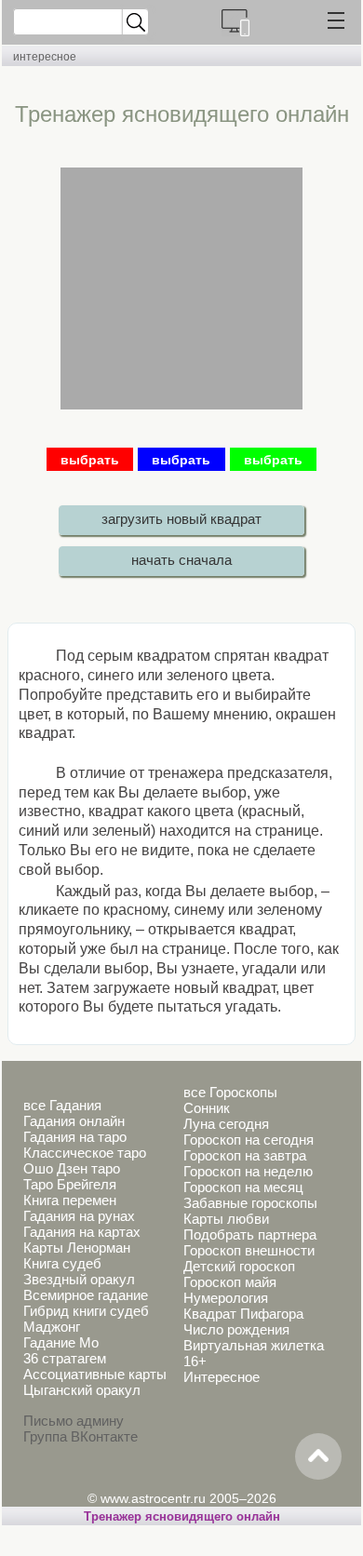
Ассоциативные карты (95, 1374)
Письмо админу (73, 1421)
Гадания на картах (82, 1232)
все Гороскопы (230, 1092)
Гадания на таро (75, 1137)
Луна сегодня (226, 1124)
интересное (44, 56)
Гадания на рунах (79, 1216)
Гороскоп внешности (249, 1250)
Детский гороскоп (239, 1266)
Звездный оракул (79, 1279)
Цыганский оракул (82, 1390)
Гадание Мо (61, 1342)
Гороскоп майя (229, 1282)
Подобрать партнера (249, 1234)
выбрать (89, 459)
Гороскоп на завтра (244, 1155)
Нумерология (225, 1298)
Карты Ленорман (76, 1247)
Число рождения (236, 1329)
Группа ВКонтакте (80, 1436)
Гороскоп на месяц (243, 1187)
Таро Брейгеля (69, 1184)
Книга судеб (62, 1263)
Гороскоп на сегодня (248, 1139)
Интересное (221, 1377)
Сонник (206, 1108)
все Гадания (62, 1105)
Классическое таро (84, 1152)
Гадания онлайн (74, 1121)
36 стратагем (64, 1358)
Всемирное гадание (85, 1295)
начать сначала (181, 560)
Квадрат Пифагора (243, 1313)
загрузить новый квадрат (181, 519)
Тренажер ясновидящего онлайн (182, 1516)
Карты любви (226, 1219)
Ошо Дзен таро (71, 1168)
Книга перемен (69, 1200)
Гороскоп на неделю (248, 1171)
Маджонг (51, 1327)
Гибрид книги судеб (86, 1311)
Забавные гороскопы (250, 1203)
